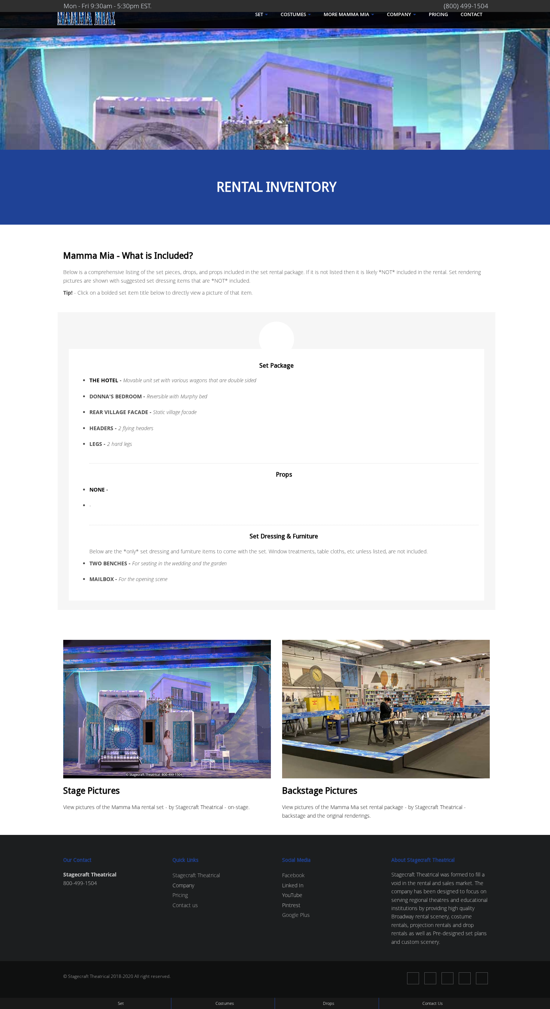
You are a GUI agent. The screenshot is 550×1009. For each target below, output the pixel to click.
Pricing (438, 14)
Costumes (294, 14)
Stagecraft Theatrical (196, 875)
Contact (471, 14)
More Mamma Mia (347, 14)
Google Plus (296, 914)
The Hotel (103, 380)
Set (259, 14)
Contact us (185, 905)
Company (399, 14)
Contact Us (432, 1003)
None (97, 489)
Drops (328, 1003)
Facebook (293, 875)
